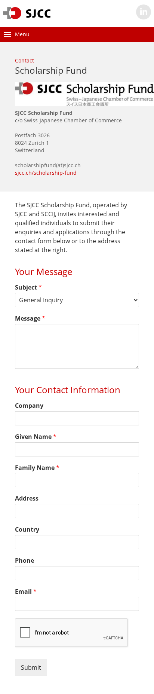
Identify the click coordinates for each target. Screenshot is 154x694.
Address (26, 498)
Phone (24, 561)
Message (30, 318)
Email (26, 592)
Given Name (35, 437)
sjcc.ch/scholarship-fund (46, 172)
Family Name (37, 468)
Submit (31, 667)
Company (29, 406)
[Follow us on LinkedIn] (143, 11)
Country (27, 530)
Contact (24, 60)
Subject (28, 287)
